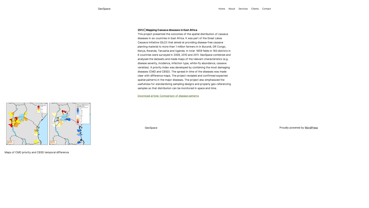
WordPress (311, 127)
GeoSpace (104, 8)
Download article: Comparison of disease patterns (168, 95)
